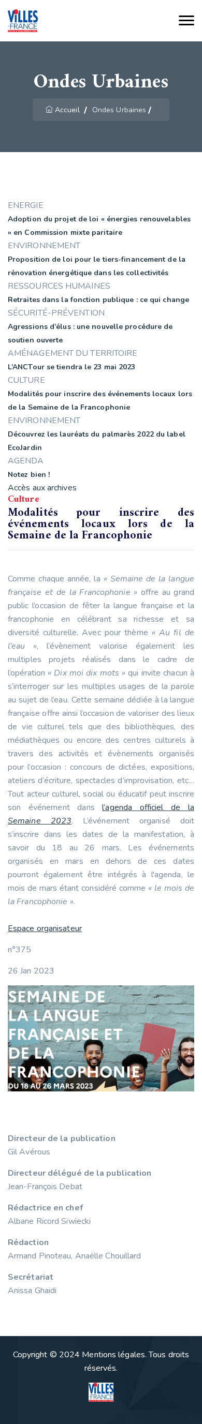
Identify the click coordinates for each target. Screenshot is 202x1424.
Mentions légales (113, 1354)
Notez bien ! (29, 474)
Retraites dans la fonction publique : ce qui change (98, 300)
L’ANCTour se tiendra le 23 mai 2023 (72, 367)
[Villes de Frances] (23, 21)
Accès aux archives (42, 487)
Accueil (67, 110)
